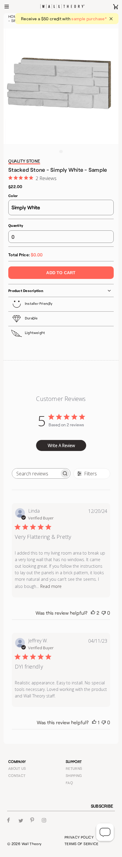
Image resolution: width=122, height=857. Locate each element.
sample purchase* (89, 18)
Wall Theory (32, 844)
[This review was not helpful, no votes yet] (104, 612)
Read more (51, 586)
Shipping (74, 775)
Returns (74, 768)
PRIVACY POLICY (79, 837)
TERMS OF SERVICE (82, 844)
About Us (17, 768)
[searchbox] (36, 473)
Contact (17, 775)
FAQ (69, 782)
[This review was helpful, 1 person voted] (94, 722)
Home (13, 16)
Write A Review (61, 445)
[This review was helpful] (93, 612)
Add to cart (61, 272)
